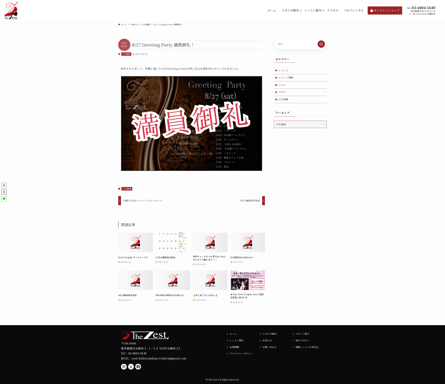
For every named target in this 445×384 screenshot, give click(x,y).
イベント (283, 70)
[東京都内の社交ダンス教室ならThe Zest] (11, 10)
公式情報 (126, 54)
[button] (4, 185)
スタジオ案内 (269, 333)
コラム (282, 85)
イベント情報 (285, 77)
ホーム (233, 333)
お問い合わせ (269, 347)
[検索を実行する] (321, 44)
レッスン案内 (237, 340)
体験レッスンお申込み (307, 347)
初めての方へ (302, 340)
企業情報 (234, 347)
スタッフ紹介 (302, 333)
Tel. (409, 8)
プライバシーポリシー (241, 353)
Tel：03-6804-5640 (134, 353)
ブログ (282, 92)
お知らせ (267, 340)
